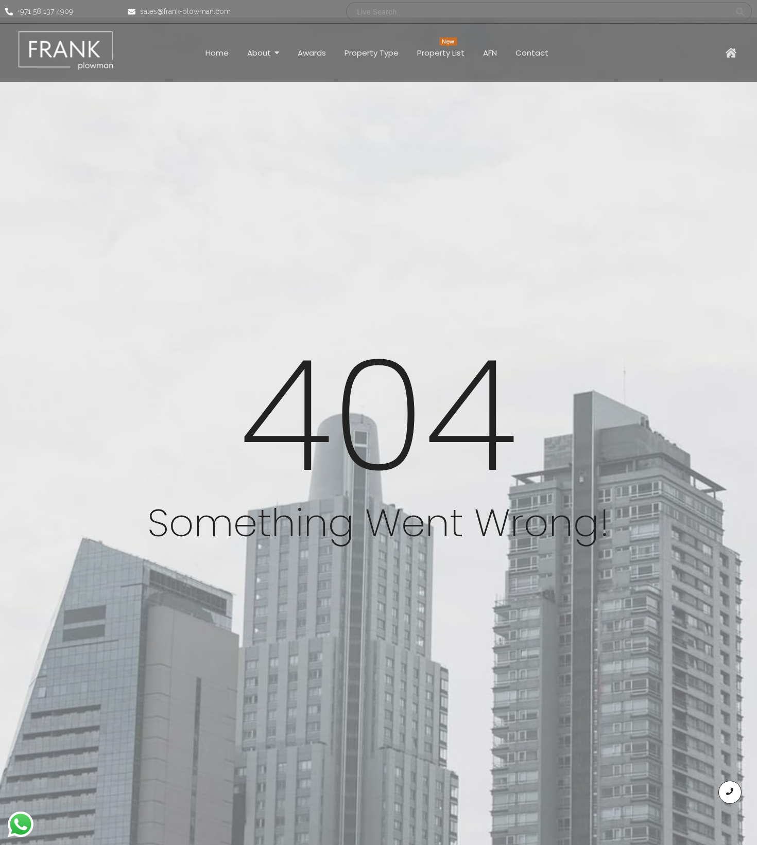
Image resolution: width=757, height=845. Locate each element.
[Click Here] (731, 52)
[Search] (740, 11)
